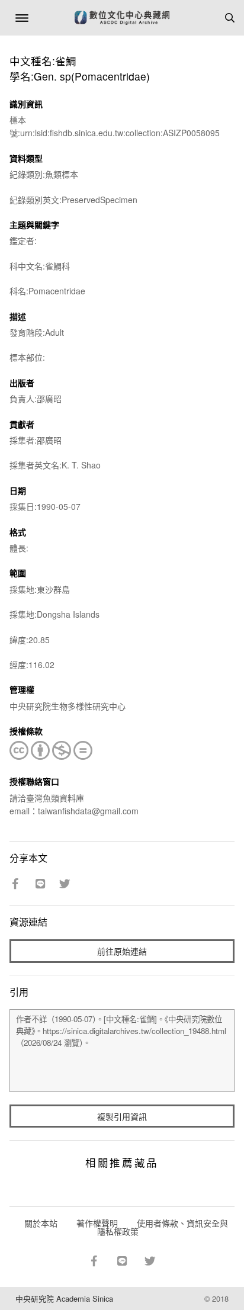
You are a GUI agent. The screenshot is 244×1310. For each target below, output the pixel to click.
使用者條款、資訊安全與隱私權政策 (162, 1227)
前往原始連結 (122, 951)
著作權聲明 (97, 1223)
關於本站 (40, 1223)
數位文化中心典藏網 (122, 18)
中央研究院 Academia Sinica (64, 1298)
